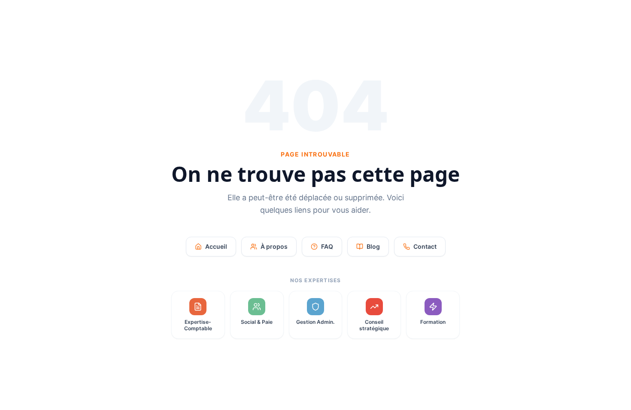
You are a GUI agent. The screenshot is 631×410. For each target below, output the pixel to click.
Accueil (216, 246)
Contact (425, 246)
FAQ (327, 246)
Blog (373, 246)
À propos (274, 246)
